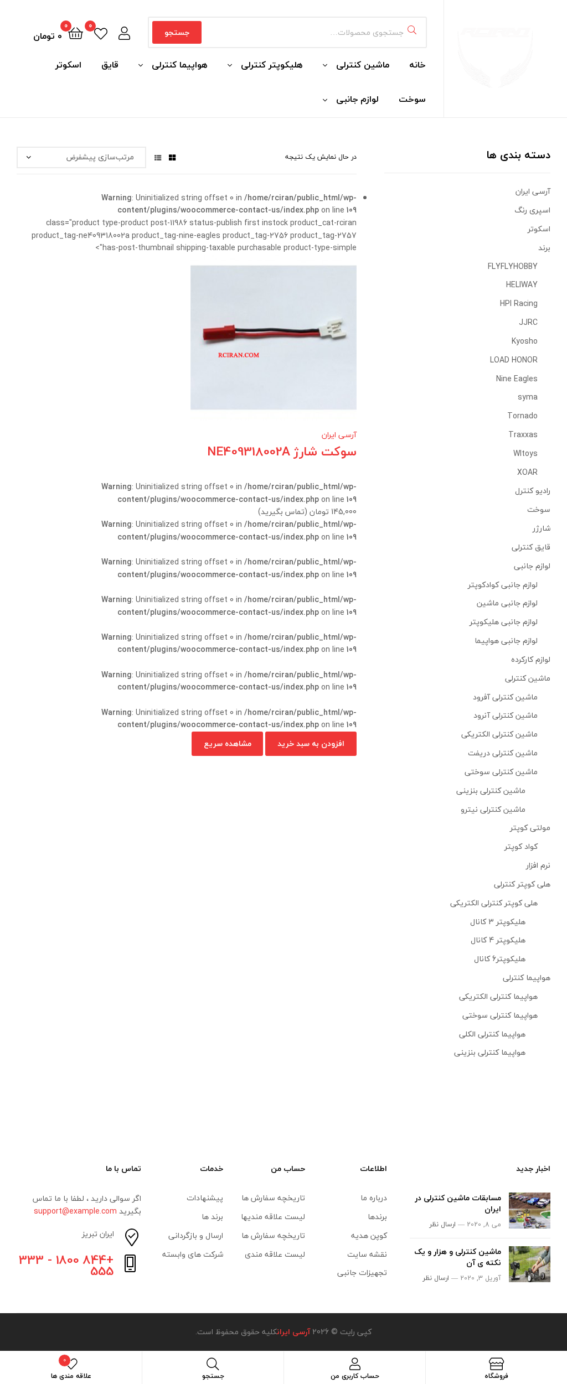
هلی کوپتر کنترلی (522, 884)
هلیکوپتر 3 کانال (497, 922)
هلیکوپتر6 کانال (499, 959)
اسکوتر (68, 64)
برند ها (212, 1217)
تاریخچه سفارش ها (273, 1198)
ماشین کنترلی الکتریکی (499, 734)
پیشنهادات (205, 1198)
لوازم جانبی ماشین (507, 603)
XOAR (527, 472)
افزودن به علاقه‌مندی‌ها (200, 346)
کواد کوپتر (521, 846)
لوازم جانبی (357, 99)
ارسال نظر (442, 1224)
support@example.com (75, 1211)
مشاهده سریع (146, 346)
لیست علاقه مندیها (273, 1217)
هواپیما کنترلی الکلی (492, 1034)
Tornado (522, 416)
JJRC (528, 322)
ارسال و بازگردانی (195, 1235)
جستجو (176, 32)
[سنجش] (173, 346)
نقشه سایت (367, 1254)
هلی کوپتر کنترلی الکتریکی (494, 903)
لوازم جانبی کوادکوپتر (503, 585)
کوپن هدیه (369, 1235)
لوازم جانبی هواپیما (506, 640)
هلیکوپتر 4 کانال (498, 940)
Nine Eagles (517, 379)
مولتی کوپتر (530, 827)
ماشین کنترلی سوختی (501, 772)
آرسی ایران (339, 435)
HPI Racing (519, 303)
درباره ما (373, 1198)
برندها (377, 1217)
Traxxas (523, 435)
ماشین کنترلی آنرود (505, 715)
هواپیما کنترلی (180, 64)
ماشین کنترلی (362, 64)
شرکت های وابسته (192, 1254)
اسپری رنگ (532, 210)
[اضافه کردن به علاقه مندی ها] (227, 346)
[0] (100, 32)
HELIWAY (522, 285)
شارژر (541, 528)
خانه (417, 64)
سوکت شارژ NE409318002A (282, 451)
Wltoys (525, 453)
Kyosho (525, 341)
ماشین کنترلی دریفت (503, 753)
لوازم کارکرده (530, 659)
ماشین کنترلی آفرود (505, 697)
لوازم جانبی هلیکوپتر (504, 622)
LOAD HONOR (514, 360)
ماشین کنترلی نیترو (493, 809)
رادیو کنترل (532, 490)
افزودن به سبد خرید (310, 743)
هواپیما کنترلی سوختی (500, 1015)
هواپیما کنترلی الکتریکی (498, 996)
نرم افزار (538, 865)
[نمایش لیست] (158, 156)
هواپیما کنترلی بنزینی (489, 1052)
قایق (109, 64)
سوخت (412, 99)
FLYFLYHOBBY (513, 266)
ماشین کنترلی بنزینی (490, 790)
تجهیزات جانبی (362, 1272)
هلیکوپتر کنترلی (272, 64)
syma (528, 397)
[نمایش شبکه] (172, 156)
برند (544, 248)
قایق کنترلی (531, 547)
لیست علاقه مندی (275, 1254)
